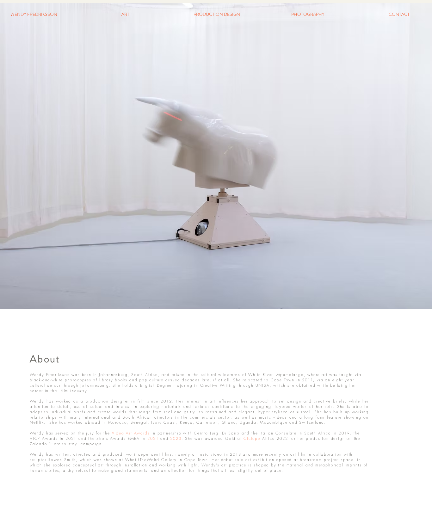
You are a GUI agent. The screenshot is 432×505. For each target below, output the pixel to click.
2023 (175, 438)
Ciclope (252, 438)
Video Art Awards (131, 433)
